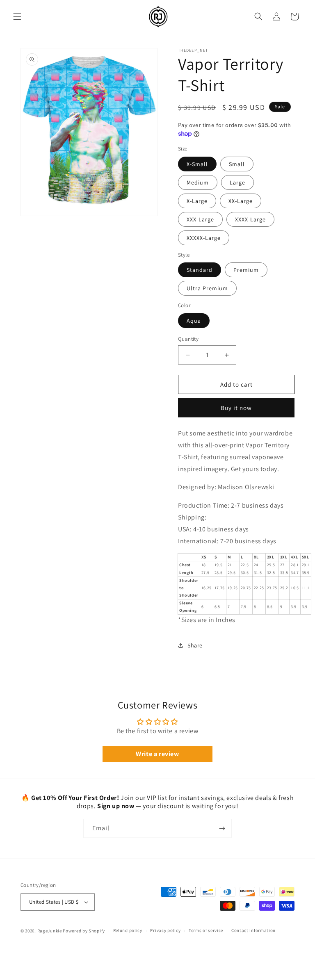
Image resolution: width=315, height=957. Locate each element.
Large (237, 182)
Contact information (253, 930)
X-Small (197, 164)
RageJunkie (49, 931)
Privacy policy (165, 930)
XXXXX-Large (204, 238)
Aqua (194, 320)
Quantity (188, 338)
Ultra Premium (207, 288)
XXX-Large (200, 219)
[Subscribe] (222, 828)
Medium (198, 182)
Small (237, 164)
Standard (199, 269)
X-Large (197, 201)
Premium (246, 269)
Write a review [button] (157, 754)
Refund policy (127, 930)
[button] (17, 16)
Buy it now (236, 408)
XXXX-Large (250, 219)
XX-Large (240, 201)
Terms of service (206, 930)
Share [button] (195, 645)
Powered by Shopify (84, 931)
